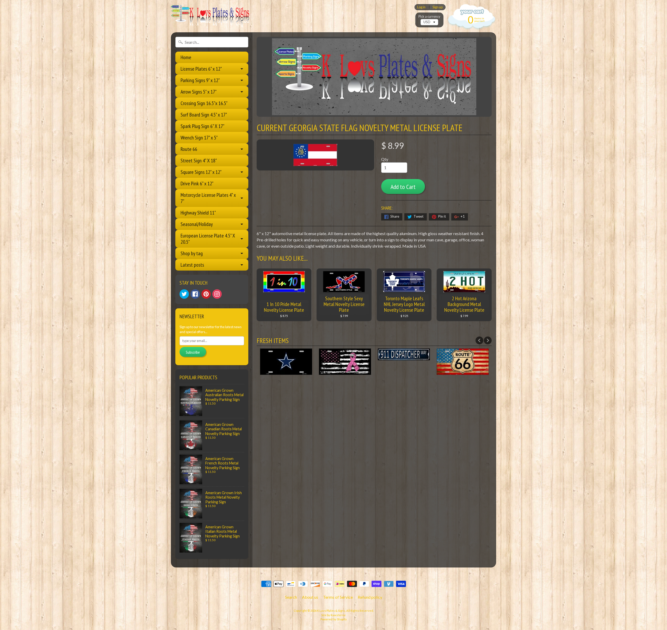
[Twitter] (184, 294)
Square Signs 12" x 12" (201, 172)
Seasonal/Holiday (197, 224)
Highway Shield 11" (198, 212)
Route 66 (189, 149)
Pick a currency (429, 17)
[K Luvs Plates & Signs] (210, 16)
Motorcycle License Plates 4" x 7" (208, 198)
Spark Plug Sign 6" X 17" (202, 126)
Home (186, 57)
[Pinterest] (206, 294)
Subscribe (193, 352)
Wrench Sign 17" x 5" (199, 137)
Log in (421, 7)
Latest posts (192, 264)
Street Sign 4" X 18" (199, 160)
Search (291, 597)
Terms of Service (338, 597)
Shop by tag (192, 253)
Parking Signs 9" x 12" (200, 80)
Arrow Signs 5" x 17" (199, 91)
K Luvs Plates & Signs (331, 610)
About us (310, 597)
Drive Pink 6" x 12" (197, 183)
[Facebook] (195, 294)
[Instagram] (217, 294)
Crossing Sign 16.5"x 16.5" (204, 103)
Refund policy (370, 597)
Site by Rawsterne (333, 615)
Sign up (438, 7)
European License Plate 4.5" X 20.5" (208, 238)
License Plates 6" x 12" (201, 68)
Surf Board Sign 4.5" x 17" (204, 114)
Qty (384, 159)
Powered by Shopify (333, 619)
